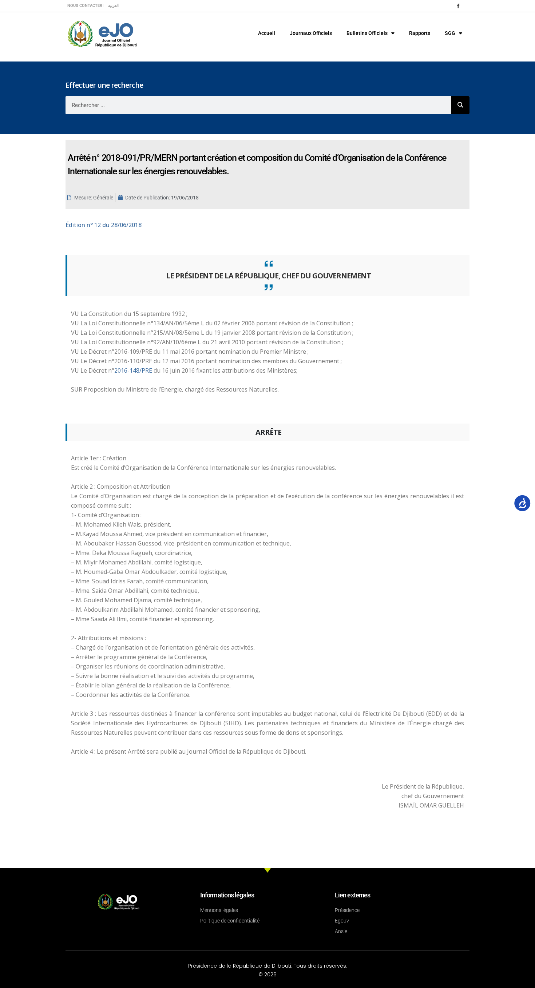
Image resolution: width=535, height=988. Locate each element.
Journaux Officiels (311, 33)
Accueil (266, 33)
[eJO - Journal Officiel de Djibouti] (102, 33)
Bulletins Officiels (367, 33)
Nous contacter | (85, 5)
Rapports (419, 33)
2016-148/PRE (134, 370)
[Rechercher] (460, 105)
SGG (450, 33)
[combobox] (258, 105)
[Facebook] (458, 6)
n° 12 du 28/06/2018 (104, 225)
